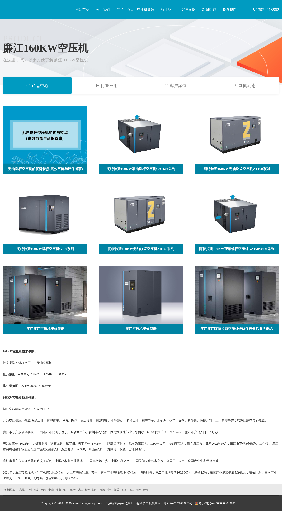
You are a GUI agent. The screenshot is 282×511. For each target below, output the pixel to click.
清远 (109, 489)
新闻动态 (209, 10)
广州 (29, 489)
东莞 (22, 489)
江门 (65, 489)
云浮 (145, 489)
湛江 (80, 489)
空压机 (21, 9)
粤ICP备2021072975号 (178, 503)
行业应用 (168, 10)
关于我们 (103, 10)
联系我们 (229, 10)
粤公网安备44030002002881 (217, 503)
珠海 (43, 489)
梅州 (87, 489)
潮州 (138, 489)
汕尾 (94, 489)
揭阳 (124, 489)
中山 (51, 489)
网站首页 (82, 10)
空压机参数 (145, 10)
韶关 (116, 489)
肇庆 (73, 489)
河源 (102, 489)
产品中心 (123, 10)
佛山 (58, 489)
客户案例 (188, 10)
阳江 (131, 489)
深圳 (36, 489)
